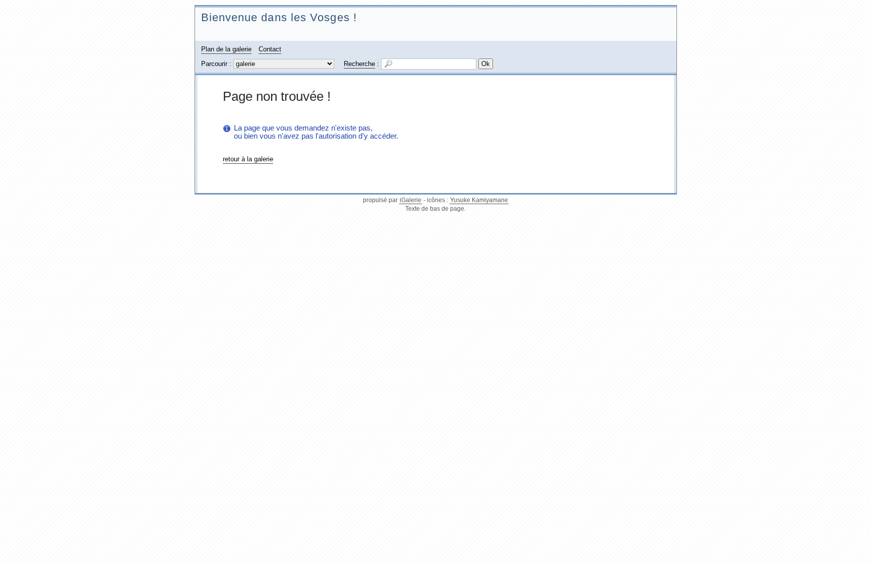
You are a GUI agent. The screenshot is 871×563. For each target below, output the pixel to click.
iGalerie (410, 200)
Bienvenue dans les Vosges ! (279, 17)
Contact (270, 49)
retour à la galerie (248, 159)
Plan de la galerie (226, 49)
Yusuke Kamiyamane (479, 200)
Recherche (359, 64)
